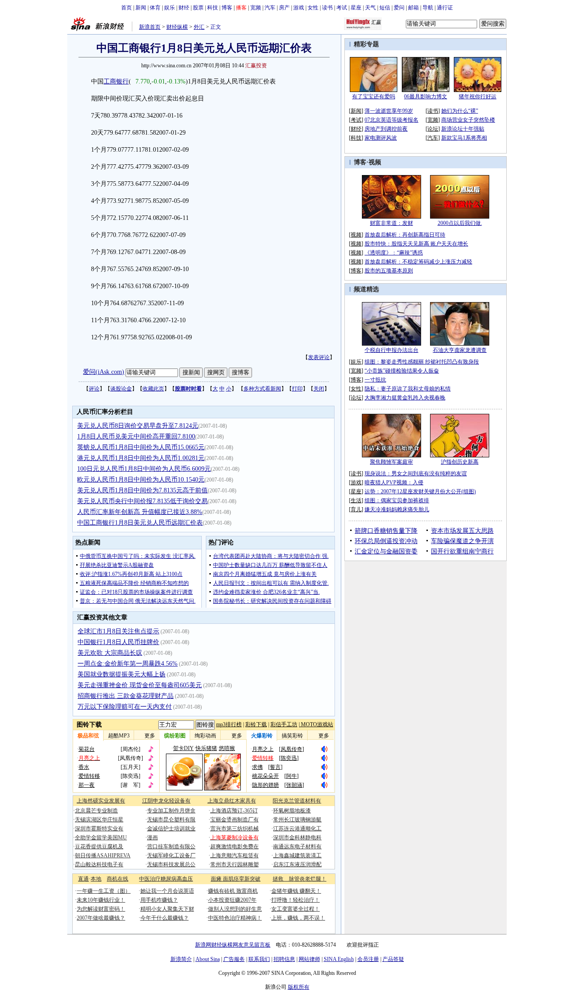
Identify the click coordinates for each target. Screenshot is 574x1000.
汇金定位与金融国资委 (386, 551)
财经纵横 (177, 27)
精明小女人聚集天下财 (167, 909)
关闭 (318, 389)
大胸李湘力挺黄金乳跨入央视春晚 (405, 398)
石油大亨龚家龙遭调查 (460, 350)
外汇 (199, 27)
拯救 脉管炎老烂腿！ (299, 879)
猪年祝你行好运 (477, 96)
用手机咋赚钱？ (159, 900)
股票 (198, 7)
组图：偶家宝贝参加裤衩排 (397, 500)
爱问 (399, 7)
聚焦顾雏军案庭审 (391, 462)
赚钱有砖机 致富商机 (233, 891)
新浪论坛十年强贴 (462, 129)
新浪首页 (150, 27)
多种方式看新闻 (262, 389)
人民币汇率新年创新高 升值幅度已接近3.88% (139, 512)
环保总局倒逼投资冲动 (386, 541)
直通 (83, 879)
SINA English (339, 959)
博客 (227, 7)
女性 (313, 7)
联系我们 (259, 959)
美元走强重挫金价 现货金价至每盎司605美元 (140, 685)
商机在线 (117, 879)
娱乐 (169, 7)
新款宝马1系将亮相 (464, 138)
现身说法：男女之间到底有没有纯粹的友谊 (416, 473)
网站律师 (309, 959)
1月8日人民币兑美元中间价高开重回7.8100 (136, 436)
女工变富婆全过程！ (295, 909)
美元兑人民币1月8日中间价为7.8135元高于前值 (142, 490)
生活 (356, 500)
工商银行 (116, 81)
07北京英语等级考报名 (391, 120)
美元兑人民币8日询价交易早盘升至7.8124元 (137, 425)
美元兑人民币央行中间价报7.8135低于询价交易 (142, 501)
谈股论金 (121, 389)
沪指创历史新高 (459, 462)
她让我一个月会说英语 (167, 891)
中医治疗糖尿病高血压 (166, 879)
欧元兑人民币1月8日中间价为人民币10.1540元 (140, 479)
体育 (155, 7)
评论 (94, 389)
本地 (96, 879)
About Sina (208, 959)
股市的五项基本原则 (389, 271)
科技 (212, 7)
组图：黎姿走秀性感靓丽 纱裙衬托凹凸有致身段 (422, 362)
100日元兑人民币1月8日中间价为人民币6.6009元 (144, 468)
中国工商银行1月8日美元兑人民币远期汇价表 (140, 522)
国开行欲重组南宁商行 (462, 551)
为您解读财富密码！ (101, 909)
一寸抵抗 (375, 380)
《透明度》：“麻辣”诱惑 (394, 253)
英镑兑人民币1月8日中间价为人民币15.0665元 (140, 447)
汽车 (270, 7)
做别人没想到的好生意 (235, 909)
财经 (183, 7)
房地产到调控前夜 (386, 129)
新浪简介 (181, 959)
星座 (356, 7)
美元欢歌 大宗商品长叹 (110, 652)
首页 (126, 7)
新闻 (140, 7)
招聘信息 (284, 959)
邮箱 (413, 7)
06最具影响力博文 (425, 96)
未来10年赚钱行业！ (101, 900)
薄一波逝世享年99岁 (389, 111)
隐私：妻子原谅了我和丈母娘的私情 (408, 389)
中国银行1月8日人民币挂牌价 (118, 642)
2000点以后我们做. (460, 223)
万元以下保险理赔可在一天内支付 (125, 706)
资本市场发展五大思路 (462, 530)
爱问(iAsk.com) (103, 371)
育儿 (356, 509)
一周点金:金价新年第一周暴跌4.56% (128, 663)
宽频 (255, 7)
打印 (297, 389)
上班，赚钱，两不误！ (298, 918)
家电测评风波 (381, 138)
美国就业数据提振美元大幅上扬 (121, 674)
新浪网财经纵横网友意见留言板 (232, 945)
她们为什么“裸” (459, 111)
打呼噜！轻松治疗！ (295, 900)
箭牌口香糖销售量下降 (386, 530)
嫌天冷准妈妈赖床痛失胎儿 (397, 509)
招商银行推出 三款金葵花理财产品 (126, 696)
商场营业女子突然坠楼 (468, 120)
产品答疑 (393, 959)
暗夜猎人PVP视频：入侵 (394, 482)
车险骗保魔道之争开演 (462, 541)
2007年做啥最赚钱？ (101, 918)
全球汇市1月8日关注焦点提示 (118, 631)
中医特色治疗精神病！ (235, 918)
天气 (370, 7)
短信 (384, 7)
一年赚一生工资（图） (103, 891)
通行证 (445, 7)
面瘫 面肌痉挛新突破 (236, 879)
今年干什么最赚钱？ (164, 918)
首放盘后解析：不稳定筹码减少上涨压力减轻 (418, 262)
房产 (284, 7)
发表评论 (319, 357)
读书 (327, 7)
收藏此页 (153, 389)
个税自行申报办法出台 (391, 350)
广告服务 (234, 959)
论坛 (432, 129)
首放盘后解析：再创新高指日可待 (405, 235)
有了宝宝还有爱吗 (373, 96)
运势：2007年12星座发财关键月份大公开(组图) (420, 491)
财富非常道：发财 (391, 223)
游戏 (298, 7)
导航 (427, 7)
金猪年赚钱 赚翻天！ (296, 891)
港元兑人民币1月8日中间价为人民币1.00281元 (140, 458)
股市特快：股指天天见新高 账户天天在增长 (416, 244)
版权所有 (298, 987)
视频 (375, 162)
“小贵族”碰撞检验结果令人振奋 (402, 371)
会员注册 (368, 959)
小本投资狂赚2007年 (232, 900)
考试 (341, 7)
